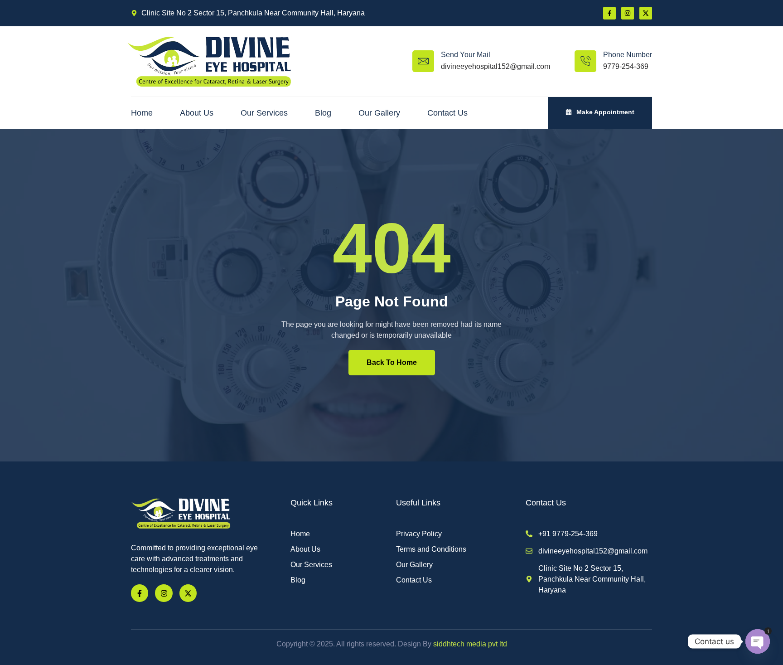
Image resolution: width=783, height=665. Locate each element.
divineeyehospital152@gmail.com (495, 66)
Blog (323, 112)
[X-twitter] (645, 13)
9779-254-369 (625, 66)
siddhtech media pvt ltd (469, 644)
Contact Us (447, 112)
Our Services (264, 112)
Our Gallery (379, 112)
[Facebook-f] (139, 593)
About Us (196, 112)
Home (142, 112)
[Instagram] (627, 13)
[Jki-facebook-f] (609, 13)
